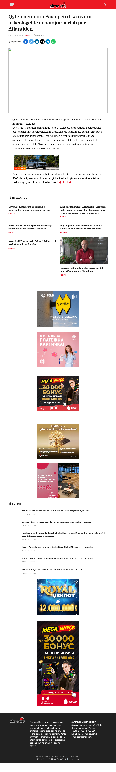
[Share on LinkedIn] (36, 41)
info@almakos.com (87, 734)
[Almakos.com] (58, 4)
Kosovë (11, 214)
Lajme (28, 35)
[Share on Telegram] (47, 41)
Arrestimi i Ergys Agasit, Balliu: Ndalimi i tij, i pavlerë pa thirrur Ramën (32, 243)
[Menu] (12, 4)
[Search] (104, 4)
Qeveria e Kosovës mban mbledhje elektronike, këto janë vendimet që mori (29, 208)
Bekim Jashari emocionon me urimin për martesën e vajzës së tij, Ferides (55, 510)
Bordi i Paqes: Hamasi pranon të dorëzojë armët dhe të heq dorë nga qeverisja (30, 227)
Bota (10, 232)
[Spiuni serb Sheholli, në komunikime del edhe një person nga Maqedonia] (84, 250)
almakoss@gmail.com (81, 737)
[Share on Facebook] (25, 41)
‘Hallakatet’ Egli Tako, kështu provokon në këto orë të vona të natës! (52, 569)
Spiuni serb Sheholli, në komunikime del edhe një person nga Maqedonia (81, 269)
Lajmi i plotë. (64, 182)
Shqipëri (63, 232)
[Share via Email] (42, 41)
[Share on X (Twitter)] (31, 41)
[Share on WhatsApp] (53, 41)
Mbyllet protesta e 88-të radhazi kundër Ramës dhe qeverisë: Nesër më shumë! (80, 227)
